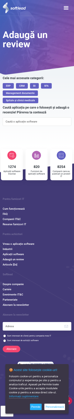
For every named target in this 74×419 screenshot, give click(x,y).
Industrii (7, 249)
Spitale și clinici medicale (20, 100)
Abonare (11, 349)
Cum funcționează (14, 208)
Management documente (20, 93)
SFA (46, 85)
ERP (8, 85)
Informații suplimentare (23, 396)
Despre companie (13, 284)
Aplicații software (13, 254)
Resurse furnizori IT (14, 224)
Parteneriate (10, 299)
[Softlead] (14, 8)
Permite (35, 406)
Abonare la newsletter (16, 304)
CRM (22, 85)
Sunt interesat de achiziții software (23, 340)
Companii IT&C (12, 219)
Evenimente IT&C (13, 294)
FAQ (5, 214)
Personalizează (55, 406)
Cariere (7, 289)
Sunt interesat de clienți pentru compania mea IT (29, 336)
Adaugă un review (13, 259)
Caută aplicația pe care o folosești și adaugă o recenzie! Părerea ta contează (36, 110)
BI (34, 85)
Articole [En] (10, 264)
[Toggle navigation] (66, 7)
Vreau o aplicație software (18, 244)
